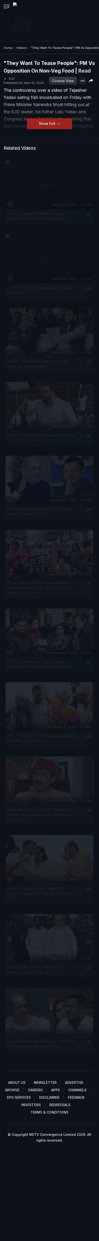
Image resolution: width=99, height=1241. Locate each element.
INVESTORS (31, 1105)
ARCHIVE (12, 1090)
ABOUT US (16, 1082)
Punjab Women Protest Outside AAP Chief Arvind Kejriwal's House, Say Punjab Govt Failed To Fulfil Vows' (39, 588)
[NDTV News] (24, 20)
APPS (55, 1090)
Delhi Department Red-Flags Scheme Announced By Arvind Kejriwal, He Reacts (38, 664)
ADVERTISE (74, 1082)
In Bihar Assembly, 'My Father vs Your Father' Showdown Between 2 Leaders (41, 437)
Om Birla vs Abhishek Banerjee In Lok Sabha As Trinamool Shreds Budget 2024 (40, 1044)
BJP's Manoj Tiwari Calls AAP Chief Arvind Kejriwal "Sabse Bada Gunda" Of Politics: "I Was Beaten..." (40, 815)
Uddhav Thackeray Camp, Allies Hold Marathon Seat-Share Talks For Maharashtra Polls (40, 893)
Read (84, 71)
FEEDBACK (76, 1097)
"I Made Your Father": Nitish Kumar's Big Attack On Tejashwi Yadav (37, 364)
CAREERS (35, 1090)
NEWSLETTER (45, 1082)
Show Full (47, 123)
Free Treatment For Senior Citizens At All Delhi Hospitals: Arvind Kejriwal (42, 738)
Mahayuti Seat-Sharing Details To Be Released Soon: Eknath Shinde (35, 969)
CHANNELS (77, 1090)
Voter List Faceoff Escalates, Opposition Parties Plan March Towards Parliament (37, 216)
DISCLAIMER (49, 1097)
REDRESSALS (59, 1105)
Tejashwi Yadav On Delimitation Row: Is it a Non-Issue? (39, 290)
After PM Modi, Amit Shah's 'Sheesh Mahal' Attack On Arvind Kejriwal (40, 511)
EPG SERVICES (19, 1097)
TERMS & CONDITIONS (49, 1112)
